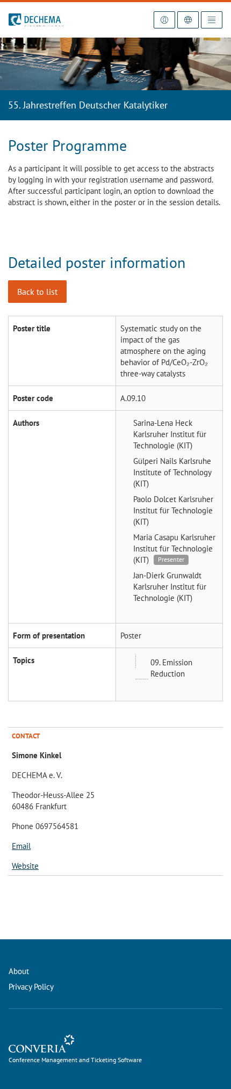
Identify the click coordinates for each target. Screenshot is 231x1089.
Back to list (37, 291)
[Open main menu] (211, 19)
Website (25, 866)
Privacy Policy (31, 987)
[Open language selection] (188, 19)
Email (21, 846)
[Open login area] (164, 19)
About (19, 971)
